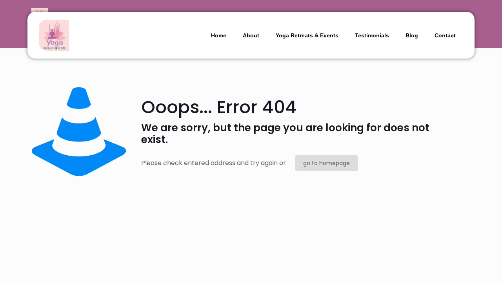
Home (218, 35)
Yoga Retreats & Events (307, 35)
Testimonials (372, 35)
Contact (445, 35)
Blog (412, 35)
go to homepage (326, 163)
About (251, 35)
